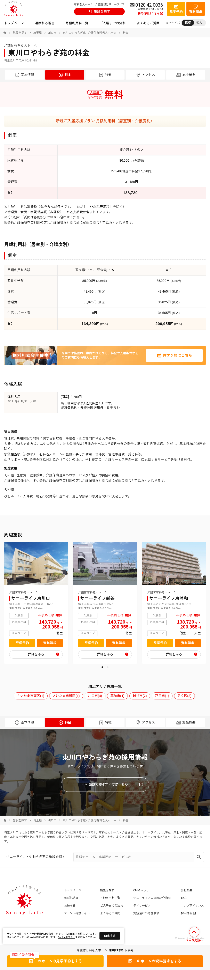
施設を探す (102, 11)
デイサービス (142, 905)
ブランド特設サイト (77, 913)
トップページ (14, 23)
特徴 (108, 75)
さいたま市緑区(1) (66, 696)
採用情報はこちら (148, 13)
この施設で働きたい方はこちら (105, 784)
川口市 (52, 32)
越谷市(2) (140, 696)
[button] (102, 667)
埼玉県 (37, 32)
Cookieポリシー (66, 937)
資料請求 (49, 643)
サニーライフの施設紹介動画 (152, 897)
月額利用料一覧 (76, 23)
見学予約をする (58, 961)
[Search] (199, 857)
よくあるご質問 (148, 23)
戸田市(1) (162, 696)
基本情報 (27, 75)
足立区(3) (184, 696)
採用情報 (186, 913)
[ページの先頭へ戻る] (194, 935)
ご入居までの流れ (112, 23)
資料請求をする (157, 961)
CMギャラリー (142, 890)
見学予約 (22, 643)
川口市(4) (95, 696)
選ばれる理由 (45, 23)
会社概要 (186, 890)
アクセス (148, 75)
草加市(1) (117, 696)
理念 (184, 897)
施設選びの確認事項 (146, 913)
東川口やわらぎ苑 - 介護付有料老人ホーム (89, 32)
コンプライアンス (192, 905)
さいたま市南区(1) (30, 696)
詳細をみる (36, 654)
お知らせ (69, 905)
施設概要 (188, 75)
